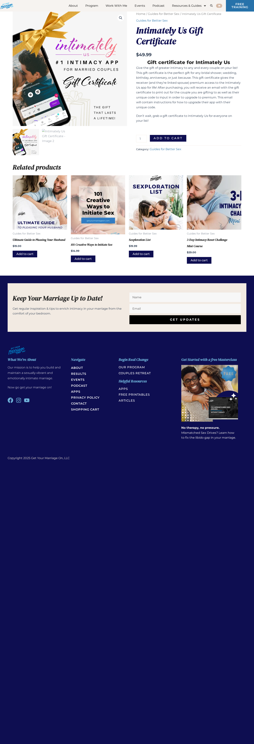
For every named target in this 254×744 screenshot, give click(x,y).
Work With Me (116, 5)
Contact (79, 403)
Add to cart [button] (24, 254)
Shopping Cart (85, 409)
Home (140, 14)
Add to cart (168, 138)
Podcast (158, 5)
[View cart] (219, 6)
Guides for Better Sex (163, 14)
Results (78, 374)
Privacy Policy (85, 397)
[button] (120, 18)
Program (91, 5)
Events (140, 5)
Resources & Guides (187, 5)
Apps (75, 391)
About (73, 5)
